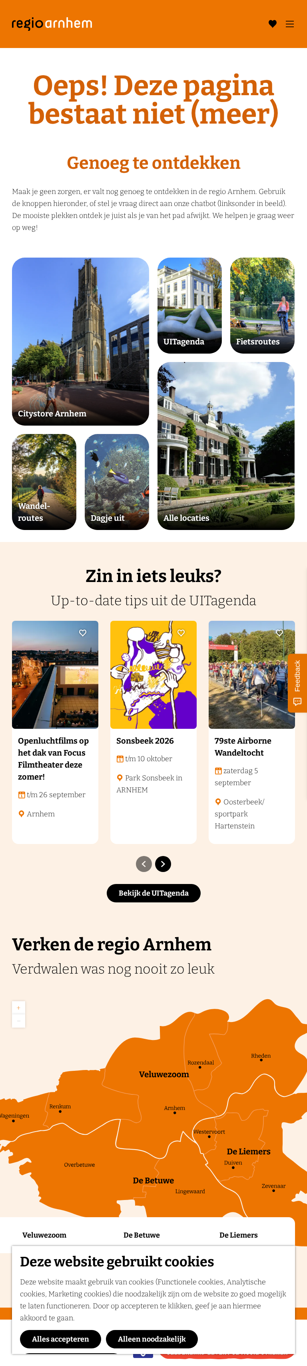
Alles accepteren (60, 1339)
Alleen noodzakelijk (152, 1339)
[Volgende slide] (163, 864)
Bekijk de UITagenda (154, 893)
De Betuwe (142, 1235)
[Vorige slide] (144, 864)
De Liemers (238, 1235)
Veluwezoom (44, 1235)
